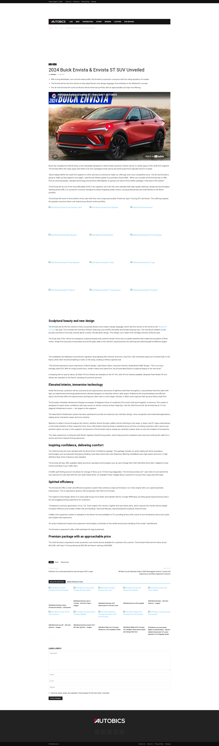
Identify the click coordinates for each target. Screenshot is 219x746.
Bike (77, 22)
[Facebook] (153, 1)
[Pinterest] (161, 1)
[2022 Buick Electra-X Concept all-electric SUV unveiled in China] (109, 618)
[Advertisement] (109, 11)
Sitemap (93, 1)
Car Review (129, 22)
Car (71, 22)
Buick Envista (65, 562)
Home (50, 28)
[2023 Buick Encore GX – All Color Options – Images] (60, 617)
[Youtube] (168, 1)
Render (108, 22)
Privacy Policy (85, 1)
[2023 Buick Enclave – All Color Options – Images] (159, 593)
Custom (117, 22)
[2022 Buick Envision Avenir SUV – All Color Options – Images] (84, 617)
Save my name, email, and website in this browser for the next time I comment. (80, 693)
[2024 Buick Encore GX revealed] (134, 594)
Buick (61, 28)
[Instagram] (157, 1)
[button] (167, 22)
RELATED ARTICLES (57, 582)
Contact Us (76, 1)
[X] (165, 1)
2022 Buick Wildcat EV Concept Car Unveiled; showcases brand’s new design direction (134, 629)
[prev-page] (50, 638)
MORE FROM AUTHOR (75, 582)
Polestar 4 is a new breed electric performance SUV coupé (71, 571)
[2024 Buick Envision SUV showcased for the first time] (109, 594)
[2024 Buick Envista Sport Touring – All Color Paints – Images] (84, 593)
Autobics (53, 74)
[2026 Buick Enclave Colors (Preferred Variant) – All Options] (60, 595)
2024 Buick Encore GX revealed (133, 603)
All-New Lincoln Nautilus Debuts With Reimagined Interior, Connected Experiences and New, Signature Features (144, 572)
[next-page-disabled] (53, 638)
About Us (68, 1)
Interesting (88, 22)
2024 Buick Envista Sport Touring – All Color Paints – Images (82, 603)
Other (99, 22)
